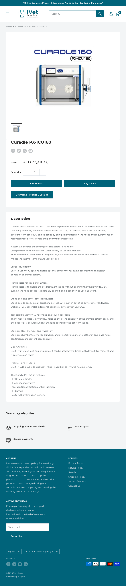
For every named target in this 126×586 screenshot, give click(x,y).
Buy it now (90, 183)
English (11, 551)
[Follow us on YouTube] (20, 564)
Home (9, 27)
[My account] (111, 13)
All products (20, 27)
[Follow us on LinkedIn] (26, 564)
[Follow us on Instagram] (14, 564)
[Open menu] (7, 14)
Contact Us (74, 485)
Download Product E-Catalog (32, 194)
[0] (117, 14)
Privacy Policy (76, 463)
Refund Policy (75, 467)
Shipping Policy (76, 476)
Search (72, 472)
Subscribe (16, 536)
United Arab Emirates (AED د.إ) (39, 551)
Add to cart (36, 183)
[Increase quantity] (43, 172)
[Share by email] (30, 151)
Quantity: (16, 172)
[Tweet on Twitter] (25, 151)
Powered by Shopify (15, 576)
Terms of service (77, 481)
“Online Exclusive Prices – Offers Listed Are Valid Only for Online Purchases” (63, 3)
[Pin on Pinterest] (19, 151)
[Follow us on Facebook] (8, 564)
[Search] (100, 13)
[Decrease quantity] (26, 172)
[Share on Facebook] (13, 151)
